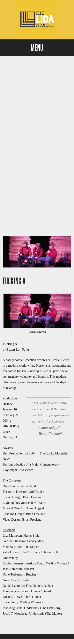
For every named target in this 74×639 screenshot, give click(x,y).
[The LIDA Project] (37, 36)
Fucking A (14, 281)
